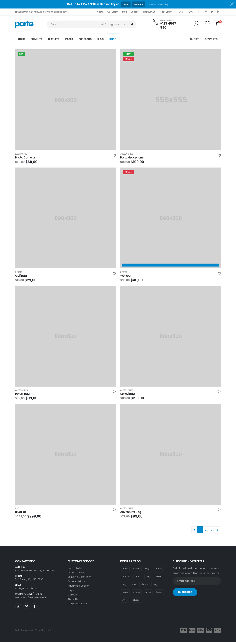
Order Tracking (77, 572)
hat (17, 508)
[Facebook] (206, 11)
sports (18, 272)
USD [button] (181, 11)
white (158, 576)
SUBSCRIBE (185, 592)
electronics (21, 154)
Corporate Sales (78, 603)
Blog (124, 11)
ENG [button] (191, 11)
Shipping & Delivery (79, 576)
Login (71, 590)
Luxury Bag (22, 394)
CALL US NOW (167, 20)
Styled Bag (127, 394)
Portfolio (85, 39)
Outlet (194, 39)
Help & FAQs (149, 11)
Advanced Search (78, 585)
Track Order (165, 11)
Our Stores (113, 11)
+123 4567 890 (168, 25)
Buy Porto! (211, 39)
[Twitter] (212, 11)
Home (21, 39)
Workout (125, 276)
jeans (125, 568)
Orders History (76, 581)
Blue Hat (20, 512)
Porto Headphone (131, 157)
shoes (136, 568)
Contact (135, 11)
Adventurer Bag (130, 512)
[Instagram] (18, 606)
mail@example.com (27, 588)
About (100, 11)
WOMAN (138, 4)
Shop (112, 39)
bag (147, 568)
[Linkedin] (218, 11)
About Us (73, 599)
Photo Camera (25, 157)
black (138, 576)
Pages (69, 39)
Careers (73, 594)
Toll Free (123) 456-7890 (29, 579)
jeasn (158, 568)
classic (126, 576)
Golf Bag (21, 276)
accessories (126, 154)
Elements (36, 39)
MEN (126, 4)
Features (54, 39)
